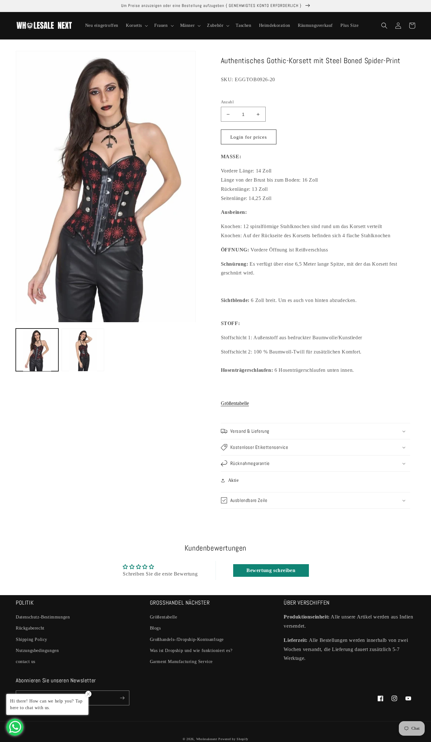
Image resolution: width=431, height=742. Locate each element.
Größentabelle (235, 403)
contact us (25, 661)
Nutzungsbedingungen (37, 650)
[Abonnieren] (122, 698)
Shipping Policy (31, 639)
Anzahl (227, 102)
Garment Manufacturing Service (181, 661)
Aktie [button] (233, 480)
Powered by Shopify (233, 739)
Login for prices (248, 137)
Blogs (155, 628)
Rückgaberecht (30, 628)
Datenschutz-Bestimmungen (43, 617)
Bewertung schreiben (270, 570)
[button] (136, 25)
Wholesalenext (206, 739)
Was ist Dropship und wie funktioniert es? (191, 650)
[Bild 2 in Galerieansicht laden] (83, 350)
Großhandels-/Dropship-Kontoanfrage (187, 639)
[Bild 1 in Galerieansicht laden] (37, 350)
